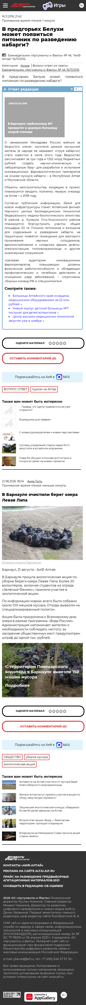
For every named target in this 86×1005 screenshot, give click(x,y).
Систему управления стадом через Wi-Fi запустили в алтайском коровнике (44, 447)
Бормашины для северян (35, 419)
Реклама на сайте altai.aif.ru (29, 871)
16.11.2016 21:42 (12, 16)
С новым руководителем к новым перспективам (49, 432)
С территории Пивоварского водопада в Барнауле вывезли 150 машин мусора (42, 671)
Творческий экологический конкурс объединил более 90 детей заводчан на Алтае (49, 809)
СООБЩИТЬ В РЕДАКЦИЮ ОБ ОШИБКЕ (33, 886)
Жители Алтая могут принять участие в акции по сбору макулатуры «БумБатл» (49, 796)
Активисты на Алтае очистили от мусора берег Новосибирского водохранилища (48, 783)
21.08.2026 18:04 (13, 481)
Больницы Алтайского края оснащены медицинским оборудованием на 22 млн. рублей (39, 300)
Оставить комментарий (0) (33, 358)
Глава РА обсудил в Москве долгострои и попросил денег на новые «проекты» (45, 459)
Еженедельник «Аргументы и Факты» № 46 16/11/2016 (40, 70)
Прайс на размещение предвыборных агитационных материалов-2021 (36, 878)
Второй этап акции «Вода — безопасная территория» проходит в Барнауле (44, 822)
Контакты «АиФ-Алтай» (23, 865)
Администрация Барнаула (21, 562)
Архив (25, 65)
